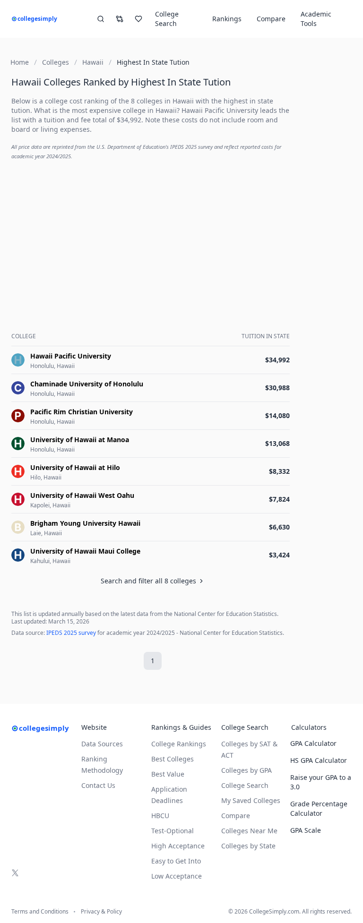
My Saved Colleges (250, 800)
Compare (271, 18)
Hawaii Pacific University (220, 110)
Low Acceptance (176, 876)
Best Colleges (172, 758)
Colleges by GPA (246, 770)
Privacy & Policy (101, 911)
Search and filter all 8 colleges (148, 580)
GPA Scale (305, 830)
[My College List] (138, 19)
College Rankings (178, 743)
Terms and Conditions (40, 911)
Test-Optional (172, 830)
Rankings (227, 18)
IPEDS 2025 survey (71, 633)
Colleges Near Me (249, 830)
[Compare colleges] (120, 19)
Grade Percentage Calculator (318, 808)
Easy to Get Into (176, 860)
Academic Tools (316, 18)
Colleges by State (248, 845)
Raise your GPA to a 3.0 (320, 782)
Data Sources (102, 743)
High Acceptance (178, 845)
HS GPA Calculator (318, 760)
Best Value (167, 773)
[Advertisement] (152, 234)
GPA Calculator (313, 743)
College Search (244, 785)
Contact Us (98, 785)
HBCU (160, 815)
